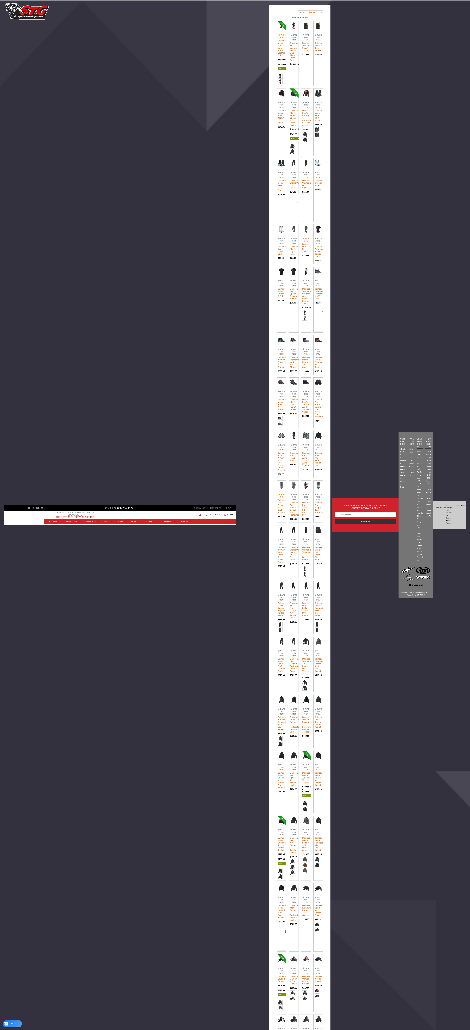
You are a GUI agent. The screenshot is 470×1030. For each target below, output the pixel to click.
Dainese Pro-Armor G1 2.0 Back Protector (293, 500)
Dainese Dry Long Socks (281, 242)
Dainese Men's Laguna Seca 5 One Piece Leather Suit (293, 43)
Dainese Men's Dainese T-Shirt (281, 284)
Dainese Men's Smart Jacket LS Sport (281, 108)
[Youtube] (37, 508)
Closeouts (90, 522)
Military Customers (411, 452)
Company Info (403, 441)
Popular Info (411, 441)
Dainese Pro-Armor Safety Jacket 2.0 (318, 451)
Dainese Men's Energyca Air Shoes (318, 354)
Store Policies (402, 475)
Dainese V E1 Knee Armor (293, 449)
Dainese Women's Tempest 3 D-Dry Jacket (281, 715)
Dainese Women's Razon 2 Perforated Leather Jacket (293, 716)
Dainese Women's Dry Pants (293, 176)
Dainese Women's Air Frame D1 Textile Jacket (306, 658)
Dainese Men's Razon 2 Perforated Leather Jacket (293, 904)
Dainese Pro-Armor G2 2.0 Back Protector (281, 498)
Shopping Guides (419, 443)
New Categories (428, 443)
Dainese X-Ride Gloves (318, 971)
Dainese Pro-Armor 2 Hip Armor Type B (306, 451)
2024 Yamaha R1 (428, 513)
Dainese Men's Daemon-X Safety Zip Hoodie (281, 772)
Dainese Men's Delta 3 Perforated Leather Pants (293, 657)
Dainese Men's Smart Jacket (318, 39)
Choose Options (296, 581)
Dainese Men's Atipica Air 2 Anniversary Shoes (306, 397)
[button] (12, 1023)
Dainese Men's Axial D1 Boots (281, 177)
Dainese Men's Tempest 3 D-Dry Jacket (318, 836)
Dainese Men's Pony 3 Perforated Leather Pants (281, 657)
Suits (134, 522)
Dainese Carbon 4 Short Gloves (293, 972)
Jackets (149, 522)
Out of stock (283, 20)
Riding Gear (71, 522)
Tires (120, 522)
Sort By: (302, 4)
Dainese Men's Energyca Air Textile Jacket (281, 836)
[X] (33, 508)
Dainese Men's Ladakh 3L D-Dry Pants (306, 601)
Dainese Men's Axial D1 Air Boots (318, 107)
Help (228, 508)
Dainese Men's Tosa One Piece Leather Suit (281, 40)
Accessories (166, 522)
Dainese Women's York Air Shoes (293, 354)
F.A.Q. (402, 487)
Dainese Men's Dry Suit (306, 240)
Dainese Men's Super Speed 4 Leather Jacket (293, 109)
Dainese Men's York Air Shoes (281, 396)
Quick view (283, 14)
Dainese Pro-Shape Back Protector (318, 499)
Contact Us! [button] (15, 1024)
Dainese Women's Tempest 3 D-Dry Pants (306, 545)
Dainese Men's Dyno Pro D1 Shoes (293, 396)
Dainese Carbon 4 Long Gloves (306, 972)
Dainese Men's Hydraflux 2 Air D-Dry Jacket (281, 903)
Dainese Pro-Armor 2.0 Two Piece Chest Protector (281, 453)
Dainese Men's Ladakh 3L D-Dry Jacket (306, 836)
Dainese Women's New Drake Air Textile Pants (281, 546)
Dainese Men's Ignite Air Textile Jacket (293, 771)
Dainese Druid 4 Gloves (281, 971)
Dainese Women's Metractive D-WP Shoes (318, 286)
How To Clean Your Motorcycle (420, 504)
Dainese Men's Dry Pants (293, 242)
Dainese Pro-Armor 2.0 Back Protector (306, 500)
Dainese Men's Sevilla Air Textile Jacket (318, 771)
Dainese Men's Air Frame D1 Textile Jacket (293, 837)
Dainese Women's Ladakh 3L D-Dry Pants (293, 545)
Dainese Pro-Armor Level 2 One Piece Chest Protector (318, 400)
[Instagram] (42, 508)
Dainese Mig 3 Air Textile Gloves (318, 902)
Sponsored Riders (411, 461)
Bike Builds (200, 508)
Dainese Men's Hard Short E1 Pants (318, 545)
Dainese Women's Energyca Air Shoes (281, 354)
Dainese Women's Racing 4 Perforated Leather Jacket (306, 716)
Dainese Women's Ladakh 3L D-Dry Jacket (318, 657)
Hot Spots (215, 508)
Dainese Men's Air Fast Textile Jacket (306, 770)
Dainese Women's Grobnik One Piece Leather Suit (306, 288)
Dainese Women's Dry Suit (306, 176)
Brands (184, 522)
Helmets (53, 522)
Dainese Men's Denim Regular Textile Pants (281, 601)
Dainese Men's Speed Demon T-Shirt (293, 286)
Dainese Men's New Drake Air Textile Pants (293, 602)
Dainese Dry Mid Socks (318, 175)
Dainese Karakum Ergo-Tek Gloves (306, 902)
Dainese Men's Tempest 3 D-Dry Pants (318, 601)
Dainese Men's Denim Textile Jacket (318, 714)
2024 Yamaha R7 (428, 504)
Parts (107, 522)
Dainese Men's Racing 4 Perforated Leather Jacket (306, 109)
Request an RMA (411, 469)
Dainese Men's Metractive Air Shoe (306, 354)
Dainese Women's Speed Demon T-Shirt (318, 243)
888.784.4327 (125, 508)
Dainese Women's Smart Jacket (306, 39)
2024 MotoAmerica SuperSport (420, 554)
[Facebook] (29, 508)
